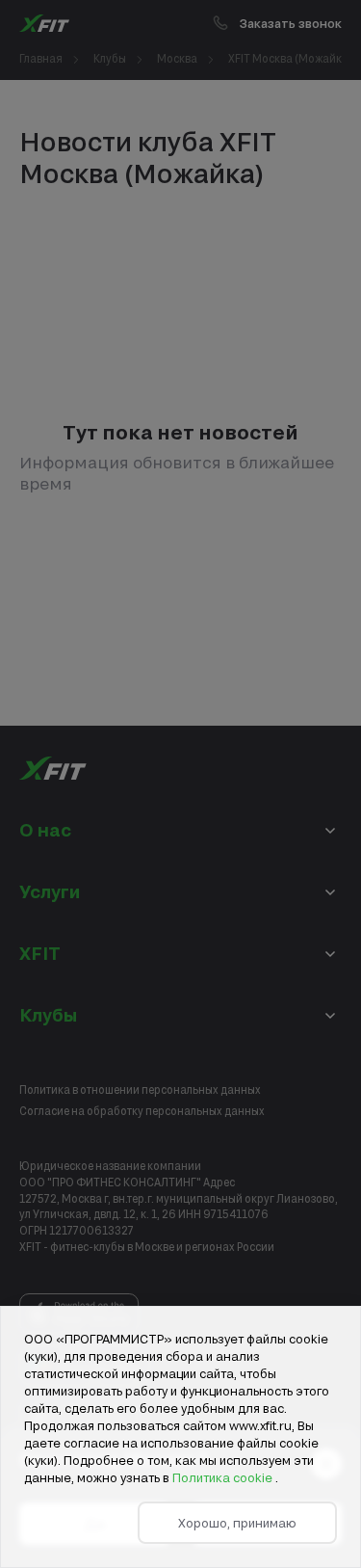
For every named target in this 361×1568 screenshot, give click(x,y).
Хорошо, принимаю (237, 1522)
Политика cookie (223, 1477)
